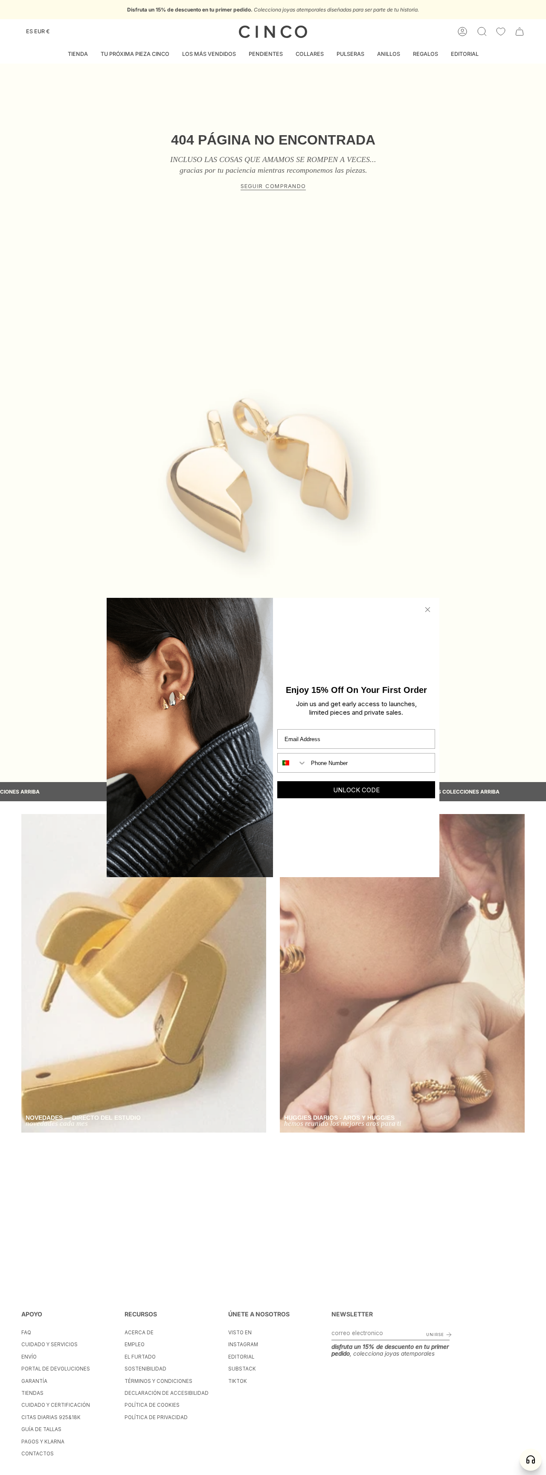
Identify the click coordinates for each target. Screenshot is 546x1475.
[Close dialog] (427, 609)
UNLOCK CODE (356, 790)
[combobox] (292, 762)
